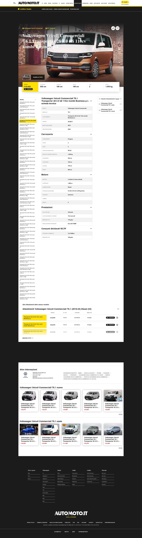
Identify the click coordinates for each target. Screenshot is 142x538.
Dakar (44, 487)
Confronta (29, 89)
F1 (43, 473)
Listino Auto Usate (90, 476)
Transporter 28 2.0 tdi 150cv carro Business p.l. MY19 (27, 128)
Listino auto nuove (47, 9)
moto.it (67, 531)
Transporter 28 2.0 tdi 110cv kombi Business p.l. (28, 121)
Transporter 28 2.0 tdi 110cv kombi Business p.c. (27, 117)
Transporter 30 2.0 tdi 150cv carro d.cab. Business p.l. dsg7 (27, 202)
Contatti (91, 522)
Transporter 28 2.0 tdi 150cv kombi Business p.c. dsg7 (27, 158)
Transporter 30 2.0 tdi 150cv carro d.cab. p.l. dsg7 (27, 209)
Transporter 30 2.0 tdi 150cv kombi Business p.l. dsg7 (27, 231)
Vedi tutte (120, 414)
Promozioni (73, 375)
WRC (44, 498)
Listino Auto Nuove (90, 473)
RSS (78, 522)
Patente (73, 484)
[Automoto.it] (28, 3)
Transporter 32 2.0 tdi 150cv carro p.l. (27, 279)
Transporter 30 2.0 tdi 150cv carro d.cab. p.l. (27, 206)
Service (65, 375)
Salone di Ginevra (60, 478)
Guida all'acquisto (89, 373)
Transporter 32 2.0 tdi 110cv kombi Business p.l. (27, 254)
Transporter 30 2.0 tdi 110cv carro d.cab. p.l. (27, 176)
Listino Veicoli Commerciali (91, 478)
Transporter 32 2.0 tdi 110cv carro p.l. (27, 246)
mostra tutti (27, 338)
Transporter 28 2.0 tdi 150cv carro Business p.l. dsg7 (27, 124)
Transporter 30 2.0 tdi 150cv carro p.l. (27, 213)
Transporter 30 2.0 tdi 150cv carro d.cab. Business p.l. (27, 198)
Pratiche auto (74, 481)
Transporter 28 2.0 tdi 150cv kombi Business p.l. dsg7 (27, 165)
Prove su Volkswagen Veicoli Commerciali (96, 377)
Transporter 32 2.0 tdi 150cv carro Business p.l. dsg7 (27, 261)
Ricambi (99, 373)
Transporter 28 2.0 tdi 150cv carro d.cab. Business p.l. (27, 132)
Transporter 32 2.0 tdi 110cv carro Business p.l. (27, 235)
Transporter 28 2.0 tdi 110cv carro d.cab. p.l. (27, 110)
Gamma (80, 373)
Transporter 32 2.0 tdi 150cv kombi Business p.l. (27, 294)
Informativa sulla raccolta (7, 537)
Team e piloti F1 (45, 481)
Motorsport (46, 470)
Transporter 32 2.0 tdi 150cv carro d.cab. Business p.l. (27, 265)
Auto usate (104, 476)
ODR (74, 522)
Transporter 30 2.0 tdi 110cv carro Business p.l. (27, 169)
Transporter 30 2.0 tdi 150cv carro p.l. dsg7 (27, 217)
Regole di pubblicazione (56, 522)
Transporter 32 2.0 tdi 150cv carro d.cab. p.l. (27, 272)
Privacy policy (31, 522)
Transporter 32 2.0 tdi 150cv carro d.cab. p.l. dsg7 (27, 276)
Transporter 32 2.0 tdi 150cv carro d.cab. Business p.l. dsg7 (27, 268)
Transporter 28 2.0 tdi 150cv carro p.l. (27, 147)
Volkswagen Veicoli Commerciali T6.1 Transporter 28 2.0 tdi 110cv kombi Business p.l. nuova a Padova (71, 407)
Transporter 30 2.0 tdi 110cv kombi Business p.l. (27, 187)
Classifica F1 (45, 478)
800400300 (35, 376)
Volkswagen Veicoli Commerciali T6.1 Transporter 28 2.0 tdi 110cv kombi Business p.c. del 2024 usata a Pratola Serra (29, 442)
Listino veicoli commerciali (61, 9)
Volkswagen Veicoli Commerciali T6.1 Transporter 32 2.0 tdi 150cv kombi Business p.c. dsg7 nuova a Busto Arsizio (113, 408)
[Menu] (14, 3)
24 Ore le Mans (45, 492)
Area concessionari (125, 4)
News (29, 473)
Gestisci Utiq (99, 522)
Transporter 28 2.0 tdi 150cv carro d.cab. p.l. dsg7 (27, 143)
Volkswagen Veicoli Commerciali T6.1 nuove (108, 110)
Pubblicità (67, 522)
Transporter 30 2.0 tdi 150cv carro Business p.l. (27, 191)
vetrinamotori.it (83, 531)
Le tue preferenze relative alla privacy (26, 537)
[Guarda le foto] (26, 77)
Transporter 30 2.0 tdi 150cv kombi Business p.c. (27, 220)
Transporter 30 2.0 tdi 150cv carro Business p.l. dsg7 (27, 195)
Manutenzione (74, 476)
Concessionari (104, 481)
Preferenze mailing (110, 522)
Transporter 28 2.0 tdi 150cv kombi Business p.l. (27, 161)
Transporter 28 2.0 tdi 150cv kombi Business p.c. (27, 154)
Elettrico (29, 478)
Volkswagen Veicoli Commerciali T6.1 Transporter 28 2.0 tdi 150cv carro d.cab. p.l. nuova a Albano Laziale (28, 408)
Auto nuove (104, 473)
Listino (89, 470)
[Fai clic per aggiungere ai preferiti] (117, 28)
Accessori (106, 373)
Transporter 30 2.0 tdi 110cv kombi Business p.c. (27, 183)
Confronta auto (74, 9)
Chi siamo (84, 522)
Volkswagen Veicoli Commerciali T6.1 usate (107, 104)
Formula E (44, 484)
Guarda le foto (38, 77)
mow (73, 531)
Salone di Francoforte (61, 476)
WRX (43, 501)
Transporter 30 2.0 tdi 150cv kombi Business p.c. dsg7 (27, 224)
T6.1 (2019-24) (51, 28)
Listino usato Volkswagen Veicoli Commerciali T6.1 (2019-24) (79, 379)
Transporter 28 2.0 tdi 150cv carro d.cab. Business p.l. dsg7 (27, 136)
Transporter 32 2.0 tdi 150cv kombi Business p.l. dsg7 (27, 298)
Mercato (104, 470)
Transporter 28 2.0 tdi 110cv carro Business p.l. (27, 102)
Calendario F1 (45, 476)
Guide (74, 470)
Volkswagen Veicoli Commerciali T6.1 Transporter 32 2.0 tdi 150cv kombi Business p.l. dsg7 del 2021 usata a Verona (113, 442)
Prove (29, 476)
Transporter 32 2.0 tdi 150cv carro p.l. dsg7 (27, 283)
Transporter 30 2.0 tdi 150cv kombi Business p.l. (27, 228)
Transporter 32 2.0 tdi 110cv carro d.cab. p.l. (27, 242)
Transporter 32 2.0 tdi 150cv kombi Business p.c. (27, 287)
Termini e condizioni (42, 522)
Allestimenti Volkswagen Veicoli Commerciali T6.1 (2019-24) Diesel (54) (57, 308)
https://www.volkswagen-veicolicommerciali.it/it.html (43, 377)
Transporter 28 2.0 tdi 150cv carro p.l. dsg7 (27, 150)
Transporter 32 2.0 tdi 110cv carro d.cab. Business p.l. (27, 239)
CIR (43, 490)
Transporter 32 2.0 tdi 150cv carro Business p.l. (27, 257)
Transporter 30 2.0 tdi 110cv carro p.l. (27, 180)
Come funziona (74, 473)
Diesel (22, 100)
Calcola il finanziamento (108, 99)
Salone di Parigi (60, 481)
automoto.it (57, 531)
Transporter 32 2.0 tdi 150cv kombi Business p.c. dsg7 (27, 290)
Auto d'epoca (104, 478)
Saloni (59, 470)
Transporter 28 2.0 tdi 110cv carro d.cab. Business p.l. (27, 106)
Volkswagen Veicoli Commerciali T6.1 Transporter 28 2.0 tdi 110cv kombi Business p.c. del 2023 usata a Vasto (50, 442)
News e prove (31, 470)
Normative (74, 478)
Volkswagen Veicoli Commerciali (33, 28)
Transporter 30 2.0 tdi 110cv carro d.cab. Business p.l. (27, 172)
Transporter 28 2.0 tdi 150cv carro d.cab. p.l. (27, 139)
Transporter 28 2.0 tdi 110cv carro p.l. (27, 113)
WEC (43, 495)
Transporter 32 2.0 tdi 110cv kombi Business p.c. (27, 250)
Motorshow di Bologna (61, 484)
